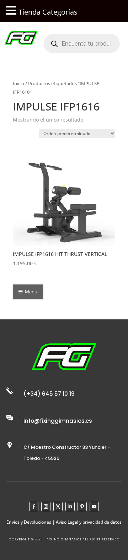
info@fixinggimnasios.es (57, 421)
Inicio (18, 83)
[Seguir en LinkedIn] (70, 506)
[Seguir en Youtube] (94, 506)
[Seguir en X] (58, 506)
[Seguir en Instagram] (45, 506)
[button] (12, 10)
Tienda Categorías (48, 12)
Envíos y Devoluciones (28, 522)
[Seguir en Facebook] (33, 506)
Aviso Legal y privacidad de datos (89, 522)
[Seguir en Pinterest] (82, 506)
